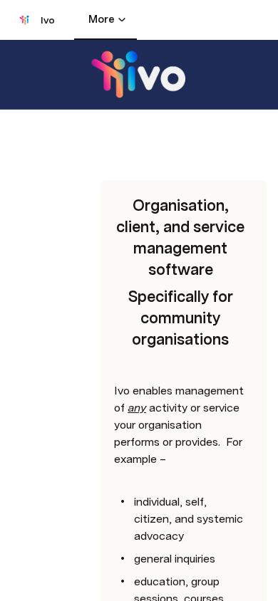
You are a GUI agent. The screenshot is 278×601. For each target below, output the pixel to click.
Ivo (48, 20)
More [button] (101, 19)
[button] (107, 142)
